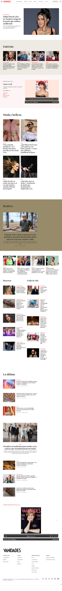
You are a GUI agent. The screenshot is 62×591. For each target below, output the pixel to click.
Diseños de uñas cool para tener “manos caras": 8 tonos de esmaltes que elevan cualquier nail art (26, 395)
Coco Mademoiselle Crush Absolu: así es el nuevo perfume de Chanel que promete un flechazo (26, 464)
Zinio (4, 94)
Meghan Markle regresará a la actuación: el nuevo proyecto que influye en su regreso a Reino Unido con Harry (52, 271)
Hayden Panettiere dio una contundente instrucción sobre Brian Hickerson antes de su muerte (9, 66)
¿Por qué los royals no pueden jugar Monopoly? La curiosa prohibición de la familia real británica (52, 66)
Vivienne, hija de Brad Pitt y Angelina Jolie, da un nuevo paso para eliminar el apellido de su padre (26, 477)
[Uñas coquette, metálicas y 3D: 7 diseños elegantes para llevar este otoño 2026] (11, 130)
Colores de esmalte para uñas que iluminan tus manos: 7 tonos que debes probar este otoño (26, 489)
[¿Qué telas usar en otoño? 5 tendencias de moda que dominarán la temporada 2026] (29, 167)
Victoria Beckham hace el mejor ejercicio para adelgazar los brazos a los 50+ (20, 318)
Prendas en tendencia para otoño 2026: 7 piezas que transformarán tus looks (20, 447)
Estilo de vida (42, 285)
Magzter (5, 97)
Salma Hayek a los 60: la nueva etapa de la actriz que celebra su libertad (12, 20)
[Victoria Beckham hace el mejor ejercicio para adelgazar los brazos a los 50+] (9, 318)
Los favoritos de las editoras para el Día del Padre (43, 290)
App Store (5, 93)
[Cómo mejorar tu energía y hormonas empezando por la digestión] (9, 346)
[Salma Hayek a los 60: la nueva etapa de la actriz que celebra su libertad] (41, 21)
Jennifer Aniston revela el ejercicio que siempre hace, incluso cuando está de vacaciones (21, 290)
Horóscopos (41, 1)
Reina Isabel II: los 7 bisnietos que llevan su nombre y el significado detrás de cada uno (9, 270)
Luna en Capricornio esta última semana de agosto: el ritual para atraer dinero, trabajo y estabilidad (26, 383)
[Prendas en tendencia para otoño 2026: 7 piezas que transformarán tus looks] (20, 432)
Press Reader (6, 95)
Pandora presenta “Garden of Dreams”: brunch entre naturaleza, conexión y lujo (43, 338)
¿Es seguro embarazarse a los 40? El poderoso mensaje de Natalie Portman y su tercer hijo (43, 354)
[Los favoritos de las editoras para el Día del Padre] (33, 290)
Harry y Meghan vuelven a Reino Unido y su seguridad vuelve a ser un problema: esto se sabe (38, 270)
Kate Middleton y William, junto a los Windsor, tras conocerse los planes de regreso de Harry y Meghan (23, 66)
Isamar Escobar (23, 245)
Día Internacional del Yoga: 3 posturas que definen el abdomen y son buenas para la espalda (20, 304)
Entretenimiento (19, 1)
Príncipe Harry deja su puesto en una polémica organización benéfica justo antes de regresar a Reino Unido (20, 237)
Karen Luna (24, 397)
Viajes (47, 1)
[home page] (7, 1)
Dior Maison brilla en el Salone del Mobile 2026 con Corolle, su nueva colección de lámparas (43, 322)
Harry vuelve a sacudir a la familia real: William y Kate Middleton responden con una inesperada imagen (23, 271)
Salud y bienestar (19, 285)
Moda (30, 1)
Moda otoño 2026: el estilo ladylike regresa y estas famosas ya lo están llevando (25, 409)
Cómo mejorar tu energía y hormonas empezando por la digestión (21, 346)
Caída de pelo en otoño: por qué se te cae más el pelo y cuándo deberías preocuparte (10, 185)
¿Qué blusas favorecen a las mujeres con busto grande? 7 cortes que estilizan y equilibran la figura (29, 148)
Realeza (25, 1)
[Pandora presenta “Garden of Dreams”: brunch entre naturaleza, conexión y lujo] (33, 336)
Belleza (35, 1)
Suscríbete (55, 1)
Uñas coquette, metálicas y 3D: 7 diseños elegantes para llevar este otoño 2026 (11, 148)
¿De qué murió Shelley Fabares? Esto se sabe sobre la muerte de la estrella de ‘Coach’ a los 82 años (37, 66)
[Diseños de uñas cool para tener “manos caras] (9, 397)
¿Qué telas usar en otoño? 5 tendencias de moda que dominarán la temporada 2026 (28, 185)
